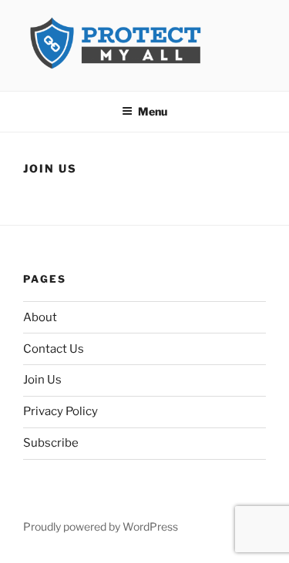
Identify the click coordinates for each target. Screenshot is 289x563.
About (40, 317)
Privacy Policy (60, 411)
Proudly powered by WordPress (100, 526)
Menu (152, 111)
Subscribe (51, 443)
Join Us (42, 380)
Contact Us (53, 349)
